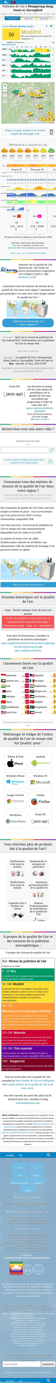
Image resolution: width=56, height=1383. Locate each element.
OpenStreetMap (39, 122)
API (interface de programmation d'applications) (27, 1247)
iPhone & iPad (15, 756)
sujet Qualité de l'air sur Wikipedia (34, 1080)
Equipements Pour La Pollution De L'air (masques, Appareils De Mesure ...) (28, 1243)
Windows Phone (15, 775)
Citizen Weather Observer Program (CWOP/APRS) (27, 1305)
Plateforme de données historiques (27, 1250)
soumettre (48, 1364)
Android (40, 756)
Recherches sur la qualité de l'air (27, 1212)
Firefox (40, 795)
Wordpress (15, 814)
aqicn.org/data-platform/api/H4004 (39, 410)
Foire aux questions (27, 1229)
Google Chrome (15, 795)
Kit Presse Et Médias (27, 1206)
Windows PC (40, 775)
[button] (49, 114)
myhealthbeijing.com (27, 1102)
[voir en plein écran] (51, 26)
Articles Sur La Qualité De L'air (27, 1217)
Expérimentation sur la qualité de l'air (27, 1220)
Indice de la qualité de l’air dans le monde (18, 1132)
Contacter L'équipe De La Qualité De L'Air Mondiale (27, 1203)
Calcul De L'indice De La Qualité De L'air (27, 1237)
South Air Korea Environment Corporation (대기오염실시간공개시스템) (28, 1309)
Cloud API (40, 814)
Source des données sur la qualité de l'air (27, 1234)
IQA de (24, 26)
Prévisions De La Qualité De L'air (27, 1239)
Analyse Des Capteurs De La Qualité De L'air (27, 1222)
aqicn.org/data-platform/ (28, 650)
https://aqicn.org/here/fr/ (28, 351)
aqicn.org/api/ (41, 419)
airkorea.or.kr (27, 277)
